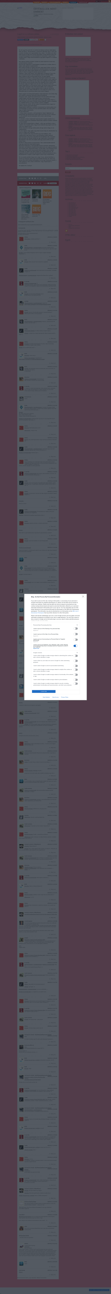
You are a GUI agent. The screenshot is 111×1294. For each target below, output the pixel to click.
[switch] (76, 628)
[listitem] (55, 625)
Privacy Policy (64, 697)
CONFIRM (44, 691)
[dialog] (55, 647)
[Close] (83, 597)
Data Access (55, 697)
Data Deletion (46, 697)
